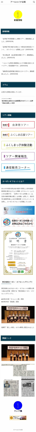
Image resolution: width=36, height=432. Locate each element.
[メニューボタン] (2, 2)
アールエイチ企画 (18, 2)
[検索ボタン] (34, 2)
